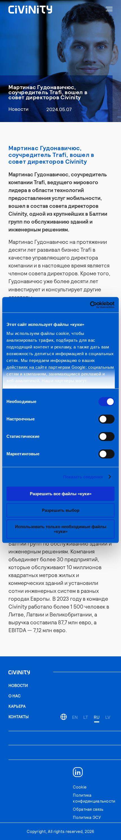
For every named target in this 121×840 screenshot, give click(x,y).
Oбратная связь (88, 809)
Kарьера (17, 706)
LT (85, 717)
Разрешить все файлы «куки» (60, 493)
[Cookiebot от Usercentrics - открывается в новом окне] (90, 304)
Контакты (18, 716)
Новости (18, 109)
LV (107, 717)
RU (97, 717)
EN (75, 717)
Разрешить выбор (60, 510)
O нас (14, 695)
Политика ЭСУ (87, 817)
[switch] (106, 419)
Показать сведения (83, 476)
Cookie (79, 787)
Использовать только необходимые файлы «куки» (60, 529)
